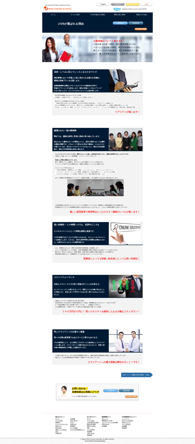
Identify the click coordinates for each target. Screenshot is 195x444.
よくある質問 (90, 429)
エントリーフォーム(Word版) (110, 422)
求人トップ (105, 418)
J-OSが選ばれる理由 (93, 422)
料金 (88, 428)
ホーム (89, 418)
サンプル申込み (126, 424)
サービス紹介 (90, 420)
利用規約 (124, 428)
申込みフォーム (126, 422)
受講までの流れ (91, 426)
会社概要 (104, 426)
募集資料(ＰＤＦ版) (107, 420)
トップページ (125, 418)
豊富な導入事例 (91, 424)
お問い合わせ (90, 433)
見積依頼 (89, 435)
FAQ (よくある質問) (127, 420)
